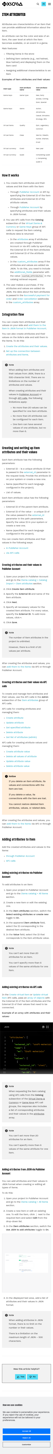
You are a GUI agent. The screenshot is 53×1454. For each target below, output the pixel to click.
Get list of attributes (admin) (21, 737)
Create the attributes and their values (26, 346)
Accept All (26, 1431)
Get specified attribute (18, 728)
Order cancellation (27, 299)
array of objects (36, 998)
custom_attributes (27, 262)
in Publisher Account (17, 548)
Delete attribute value (17, 766)
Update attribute (15, 723)
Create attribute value (18, 752)
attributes (22, 239)
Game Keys (25, 227)
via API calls (12, 553)
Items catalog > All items (34, 894)
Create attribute (14, 718)
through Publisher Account (20, 856)
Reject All (26, 1438)
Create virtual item (19, 995)
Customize (26, 1444)
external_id (30, 472)
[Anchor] (27, 14)
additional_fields (23, 272)
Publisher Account (29, 192)
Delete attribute (14, 733)
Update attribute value (18, 761)
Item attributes (30, 700)
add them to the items (19, 667)
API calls (22, 398)
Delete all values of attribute (21, 757)
